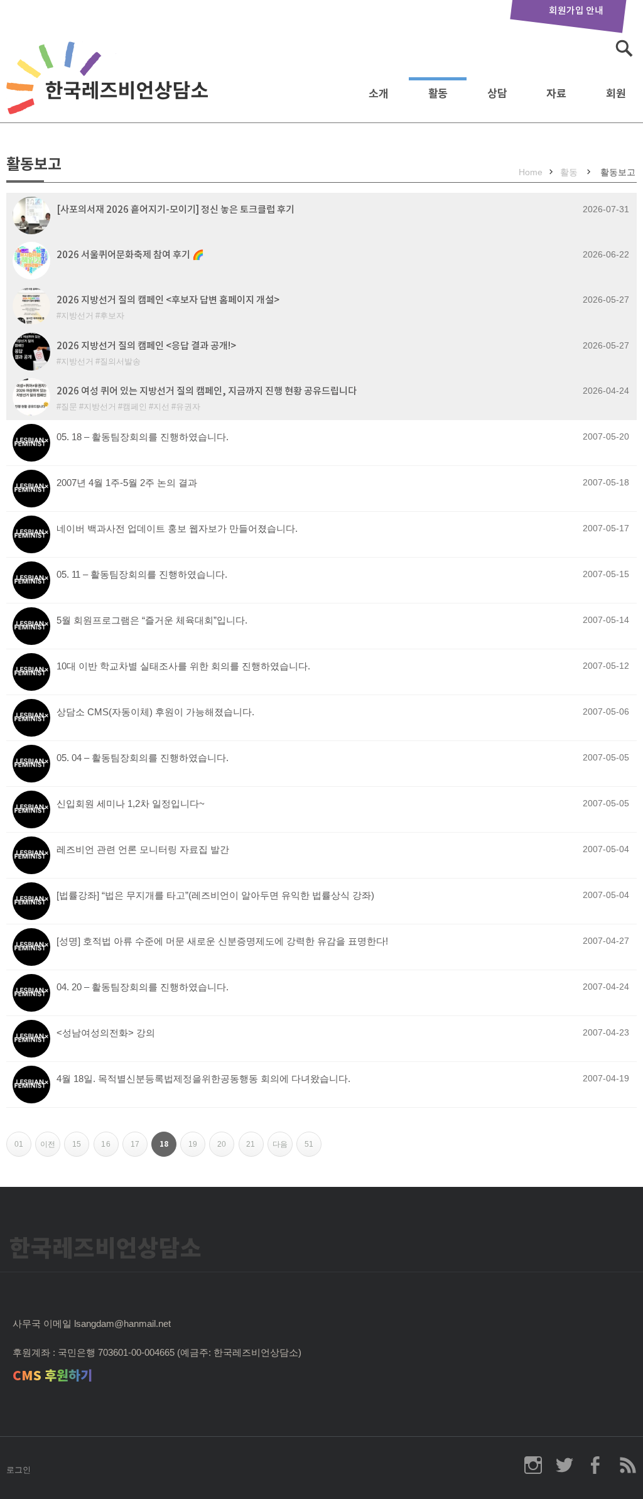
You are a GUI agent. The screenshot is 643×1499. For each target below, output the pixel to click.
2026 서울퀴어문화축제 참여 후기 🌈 (130, 255)
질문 (69, 406)
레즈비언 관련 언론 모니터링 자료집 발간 (143, 849)
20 (225, 1148)
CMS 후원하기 (52, 1375)
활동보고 (617, 172)
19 (196, 1148)
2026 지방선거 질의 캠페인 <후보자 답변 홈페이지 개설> (168, 300)
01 (22, 1148)
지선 (161, 406)
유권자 (188, 406)
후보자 (112, 315)
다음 (283, 1148)
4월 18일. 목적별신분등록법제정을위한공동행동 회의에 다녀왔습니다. (203, 1078)
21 (254, 1148)
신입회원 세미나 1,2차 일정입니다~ (131, 803)
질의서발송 (120, 361)
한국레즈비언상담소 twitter (564, 1465)
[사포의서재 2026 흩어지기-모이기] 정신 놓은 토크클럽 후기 (175, 209)
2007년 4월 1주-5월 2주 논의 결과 (127, 482)
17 (139, 1148)
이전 (50, 1148)
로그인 (18, 1470)
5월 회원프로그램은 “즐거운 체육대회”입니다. (152, 620)
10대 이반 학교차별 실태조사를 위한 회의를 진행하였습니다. (183, 666)
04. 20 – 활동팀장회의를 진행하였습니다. (143, 987)
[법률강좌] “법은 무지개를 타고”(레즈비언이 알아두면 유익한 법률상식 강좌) (215, 895)
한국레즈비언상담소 (109, 90)
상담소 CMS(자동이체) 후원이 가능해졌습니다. (155, 711)
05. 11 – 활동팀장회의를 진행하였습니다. (142, 574)
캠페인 (134, 406)
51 (313, 1148)
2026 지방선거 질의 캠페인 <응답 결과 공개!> (146, 346)
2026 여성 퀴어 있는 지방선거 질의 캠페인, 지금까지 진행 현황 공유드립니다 (207, 391)
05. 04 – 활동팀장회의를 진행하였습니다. (143, 757)
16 (109, 1148)
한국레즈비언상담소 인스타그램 (533, 1465)
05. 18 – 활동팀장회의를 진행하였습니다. (143, 436)
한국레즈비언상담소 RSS (627, 1465)
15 (80, 1148)
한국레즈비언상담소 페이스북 (596, 1465)
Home (531, 172)
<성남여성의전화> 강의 (106, 1032)
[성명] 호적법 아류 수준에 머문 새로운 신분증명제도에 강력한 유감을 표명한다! (222, 941)
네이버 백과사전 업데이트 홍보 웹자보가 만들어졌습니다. (177, 528)
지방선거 (77, 315)
